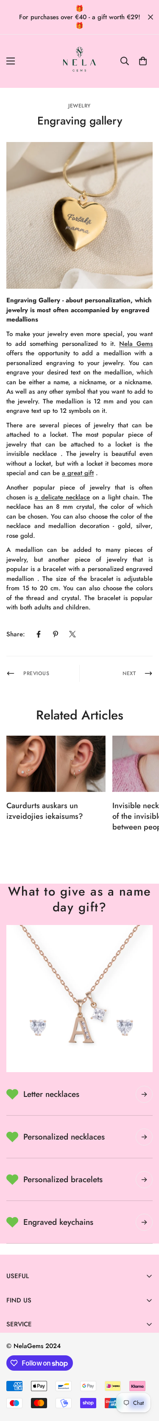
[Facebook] (38, 634)
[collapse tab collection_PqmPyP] (144, 1222)
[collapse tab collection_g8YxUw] (144, 1094)
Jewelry (79, 106)
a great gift (78, 473)
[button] (143, 61)
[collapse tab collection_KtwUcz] (144, 1179)
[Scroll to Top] (143, 1375)
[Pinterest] (55, 634)
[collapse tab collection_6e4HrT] (144, 1137)
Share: (15, 634)
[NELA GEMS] (79, 61)
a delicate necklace (62, 497)
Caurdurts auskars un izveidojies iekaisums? (44, 811)
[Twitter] (72, 634)
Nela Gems (136, 343)
